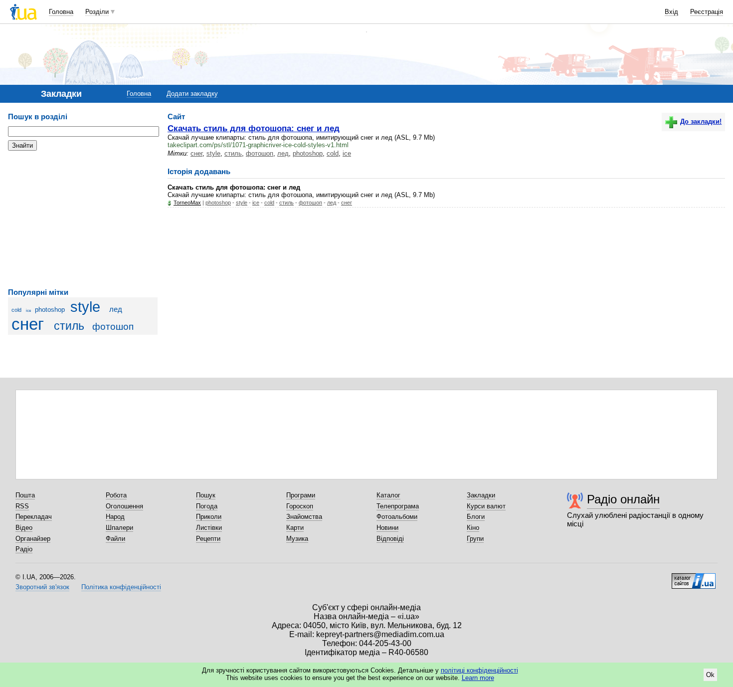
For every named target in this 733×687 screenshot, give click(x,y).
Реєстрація (706, 11)
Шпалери (119, 527)
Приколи (208, 516)
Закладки (481, 495)
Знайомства (304, 516)
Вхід (671, 11)
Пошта (25, 495)
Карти (295, 527)
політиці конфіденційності (479, 670)
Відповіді (390, 538)
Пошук (205, 495)
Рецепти (208, 538)
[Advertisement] (83, 219)
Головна (61, 11)
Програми (300, 495)
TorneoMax (187, 203)
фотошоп (113, 326)
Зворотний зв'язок (42, 587)
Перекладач (33, 516)
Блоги (476, 516)
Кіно (473, 527)
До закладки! (701, 121)
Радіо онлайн (623, 499)
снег (27, 324)
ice (28, 310)
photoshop (50, 309)
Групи (475, 538)
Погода (206, 506)
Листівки (209, 527)
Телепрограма (397, 506)
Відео (23, 527)
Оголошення (124, 506)
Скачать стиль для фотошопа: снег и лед (254, 128)
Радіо (23, 549)
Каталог (388, 495)
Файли (115, 538)
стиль (69, 325)
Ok (710, 675)
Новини (387, 527)
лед (115, 309)
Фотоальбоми (396, 516)
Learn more (478, 678)
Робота (116, 495)
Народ (115, 516)
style (85, 307)
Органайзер (32, 538)
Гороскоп (299, 506)
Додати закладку (192, 93)
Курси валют (486, 506)
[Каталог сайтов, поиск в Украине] (694, 577)
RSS (22, 506)
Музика (297, 538)
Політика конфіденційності (121, 587)
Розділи (97, 11)
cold (16, 310)
